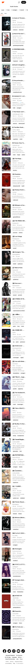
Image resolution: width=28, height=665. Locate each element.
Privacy (12, 661)
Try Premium (19, 655)
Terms (7, 661)
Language (14, 657)
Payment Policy (18, 661)
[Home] (9, 2)
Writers (20, 657)
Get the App (8, 657)
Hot (2, 13)
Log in (23, 2)
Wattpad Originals (10, 655)
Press (21, 659)
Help (14, 663)
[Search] (19, 2)
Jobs (17, 659)
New (6, 13)
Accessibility (8, 663)
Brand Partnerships (10, 659)
